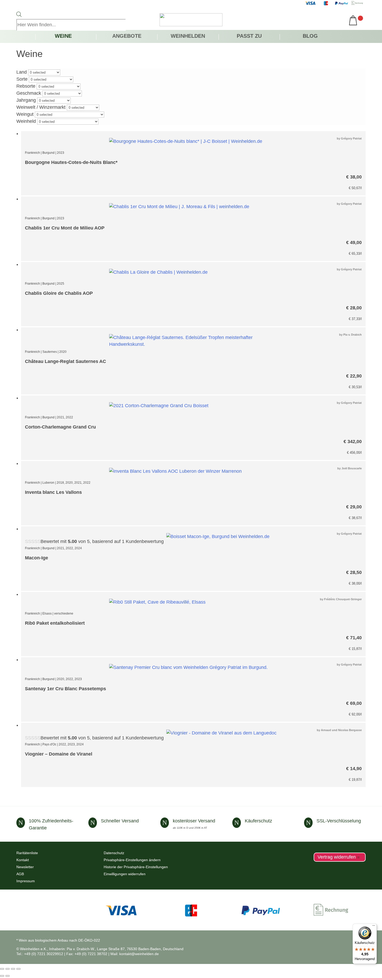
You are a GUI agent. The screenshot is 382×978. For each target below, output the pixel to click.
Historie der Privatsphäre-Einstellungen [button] (136, 867)
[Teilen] (13, 969)
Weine (63, 36)
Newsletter (25, 867)
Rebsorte (25, 86)
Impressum (25, 881)
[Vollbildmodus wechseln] (7, 969)
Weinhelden (188, 36)
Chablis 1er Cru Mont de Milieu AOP (64, 228)
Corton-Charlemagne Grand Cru (60, 427)
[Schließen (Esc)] (18, 969)
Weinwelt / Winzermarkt (40, 107)
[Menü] (374, 927)
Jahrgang (26, 100)
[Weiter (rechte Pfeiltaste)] (7, 976)
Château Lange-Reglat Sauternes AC (65, 361)
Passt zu (249, 36)
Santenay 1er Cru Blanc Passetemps (65, 688)
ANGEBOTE (126, 36)
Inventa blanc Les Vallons (53, 492)
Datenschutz (114, 853)
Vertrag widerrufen (337, 857)
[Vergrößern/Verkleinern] (2, 969)
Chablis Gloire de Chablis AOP (59, 293)
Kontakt (22, 860)
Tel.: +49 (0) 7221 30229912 (39, 954)
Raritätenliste (27, 853)
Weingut (25, 114)
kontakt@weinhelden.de (139, 954)
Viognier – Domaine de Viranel (58, 754)
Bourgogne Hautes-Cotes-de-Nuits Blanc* (71, 162)
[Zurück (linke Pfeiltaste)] (2, 976)
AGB (20, 874)
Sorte (22, 79)
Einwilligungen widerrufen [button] (125, 874)
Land (21, 72)
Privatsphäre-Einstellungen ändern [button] (132, 860)
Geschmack (28, 93)
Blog (310, 36)
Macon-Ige (36, 557)
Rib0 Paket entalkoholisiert (55, 623)
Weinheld (26, 121)
